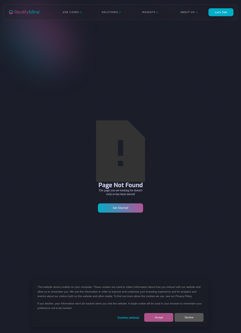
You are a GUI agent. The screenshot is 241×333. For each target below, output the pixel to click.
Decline (189, 317)
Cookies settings (128, 317)
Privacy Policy (183, 296)
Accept (159, 317)
